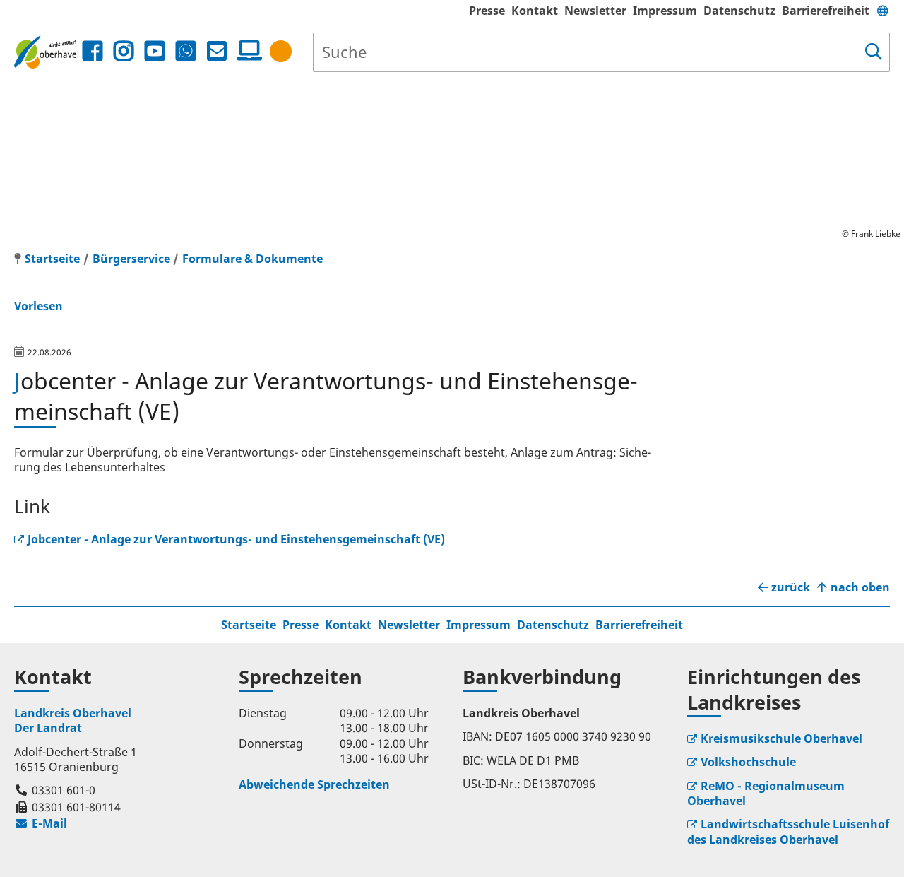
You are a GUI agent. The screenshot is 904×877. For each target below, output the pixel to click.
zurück (790, 587)
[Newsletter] (217, 51)
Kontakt (534, 10)
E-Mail (40, 823)
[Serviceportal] (246, 50)
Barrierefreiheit (825, 10)
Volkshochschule (748, 762)
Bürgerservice (131, 258)
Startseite (248, 624)
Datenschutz (739, 10)
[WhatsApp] (186, 51)
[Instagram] (123, 51)
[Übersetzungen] (883, 10)
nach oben (860, 587)
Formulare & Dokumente (252, 258)
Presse (487, 10)
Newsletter (595, 10)
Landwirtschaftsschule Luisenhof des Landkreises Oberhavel (788, 831)
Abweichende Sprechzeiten (314, 784)
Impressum (665, 10)
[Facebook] (92, 51)
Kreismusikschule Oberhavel (781, 738)
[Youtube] (155, 51)
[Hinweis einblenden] (281, 51)
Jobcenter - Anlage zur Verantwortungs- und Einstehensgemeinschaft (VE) (236, 539)
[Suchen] (873, 52)
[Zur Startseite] (46, 52)
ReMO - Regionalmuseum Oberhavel (766, 793)
